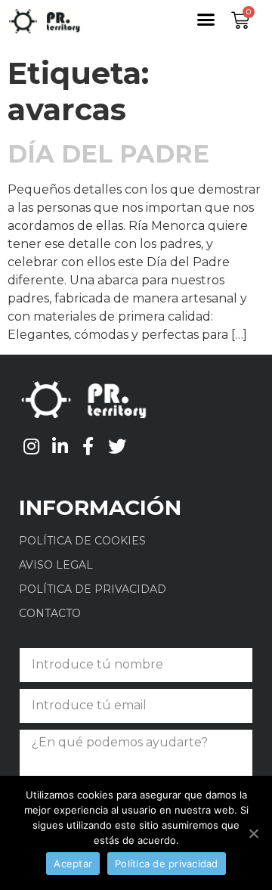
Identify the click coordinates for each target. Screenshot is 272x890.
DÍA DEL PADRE (108, 154)
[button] (206, 19)
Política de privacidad (92, 589)
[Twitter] (117, 446)
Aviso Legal (56, 565)
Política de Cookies (82, 540)
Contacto (50, 613)
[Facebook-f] (88, 446)
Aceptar (73, 863)
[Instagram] (32, 446)
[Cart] (240, 20)
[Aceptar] (253, 833)
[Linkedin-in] (60, 446)
